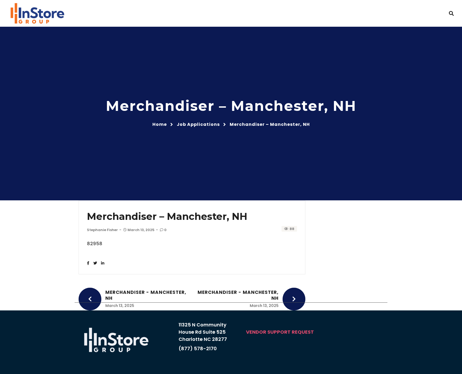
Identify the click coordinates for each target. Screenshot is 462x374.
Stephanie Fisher (102, 229)
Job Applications (198, 124)
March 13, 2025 (141, 229)
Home (159, 124)
